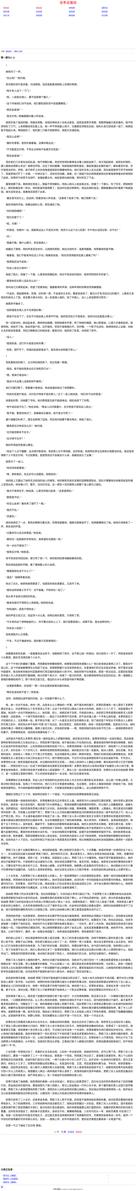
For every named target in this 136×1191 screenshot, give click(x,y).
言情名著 (72, 11)
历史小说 (6, 15)
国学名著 (6, 11)
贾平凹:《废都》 (10, 1175)
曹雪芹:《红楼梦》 (11, 1179)
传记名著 (105, 15)
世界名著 (72, 8)
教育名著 (72, 15)
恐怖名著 (105, 11)
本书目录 (71, 1132)
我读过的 (9, 51)
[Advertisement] (68, 33)
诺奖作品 (105, 8)
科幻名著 (39, 11)
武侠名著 (39, 15)
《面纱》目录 (17, 51)
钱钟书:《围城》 (10, 1182)
